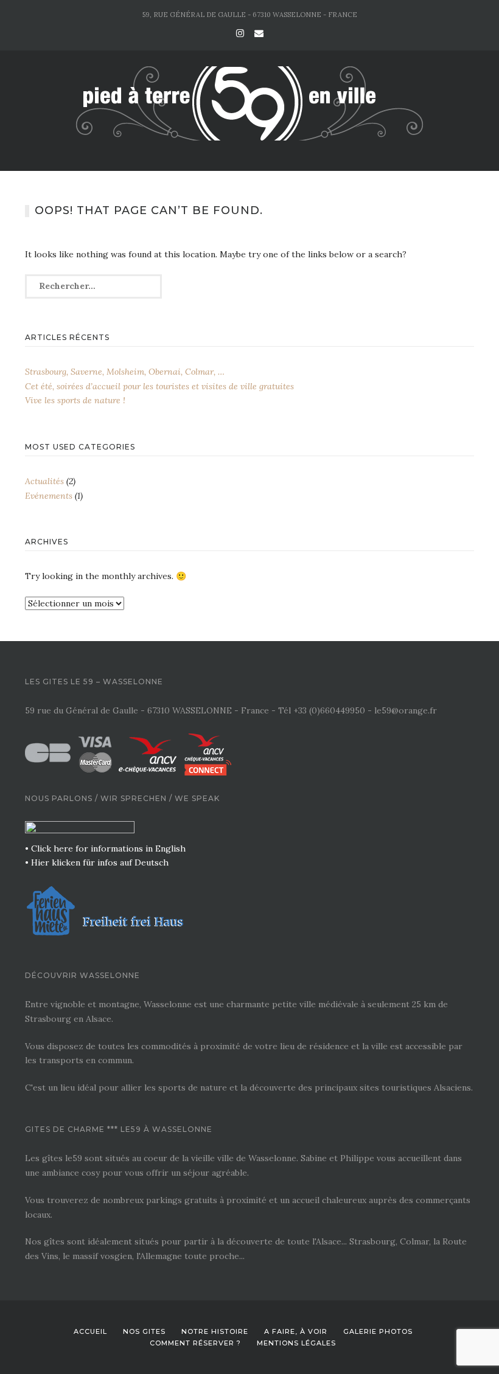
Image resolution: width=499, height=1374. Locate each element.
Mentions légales (296, 1343)
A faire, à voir (295, 1331)
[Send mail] (259, 33)
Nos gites (144, 1331)
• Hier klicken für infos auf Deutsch (97, 862)
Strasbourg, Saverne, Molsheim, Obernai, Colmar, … (125, 371)
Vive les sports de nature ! (75, 400)
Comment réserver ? (195, 1343)
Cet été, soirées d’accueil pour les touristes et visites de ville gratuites (159, 386)
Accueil (90, 1331)
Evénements (48, 495)
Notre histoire (214, 1331)
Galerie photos (378, 1331)
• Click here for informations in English (105, 848)
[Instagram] (240, 33)
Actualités (44, 481)
